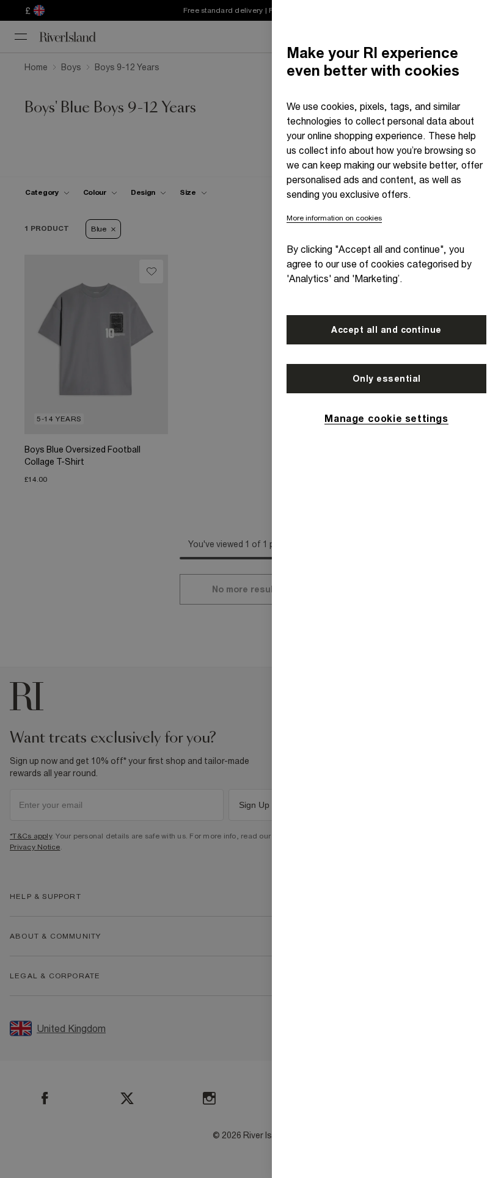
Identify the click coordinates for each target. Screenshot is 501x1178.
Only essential (387, 379)
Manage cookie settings (386, 418)
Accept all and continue (386, 330)
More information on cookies (334, 218)
